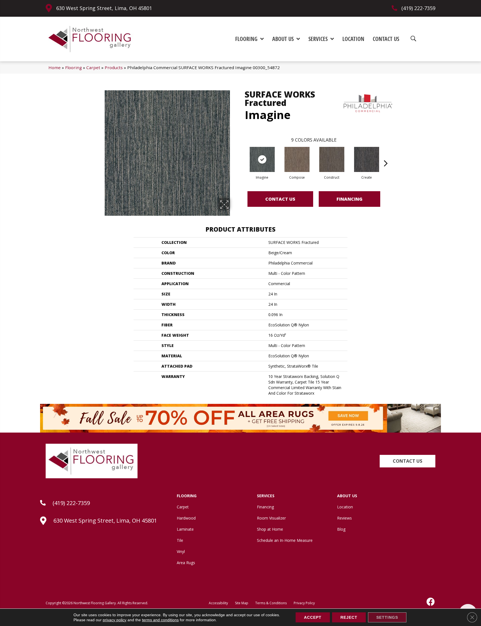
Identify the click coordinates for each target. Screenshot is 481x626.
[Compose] (297, 159)
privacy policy (114, 620)
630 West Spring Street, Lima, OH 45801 (104, 8)
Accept (313, 617)
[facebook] (430, 602)
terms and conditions (160, 620)
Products (114, 67)
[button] (407, 461)
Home (54, 67)
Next (386, 154)
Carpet (93, 67)
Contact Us (280, 199)
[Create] (367, 159)
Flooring (73, 67)
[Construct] (332, 159)
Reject (348, 617)
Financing (349, 199)
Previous (242, 154)
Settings (387, 617)
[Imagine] (262, 159)
